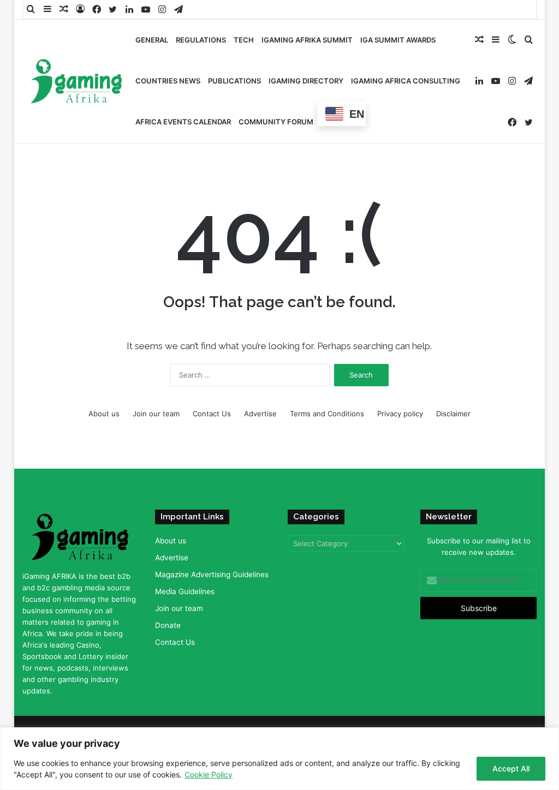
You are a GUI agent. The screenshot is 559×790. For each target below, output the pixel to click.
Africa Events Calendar (183, 121)
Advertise (260, 413)
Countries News (167, 80)
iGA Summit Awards (398, 39)
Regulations (201, 39)
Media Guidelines (185, 591)
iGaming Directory (306, 80)
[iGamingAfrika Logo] (77, 82)
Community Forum (276, 121)
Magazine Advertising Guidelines (212, 574)
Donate (168, 625)
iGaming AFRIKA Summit (307, 39)
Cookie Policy (209, 774)
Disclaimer (453, 413)
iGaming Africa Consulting (405, 80)
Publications (234, 80)
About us (104, 413)
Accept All (511, 768)
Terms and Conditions (327, 413)
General (151, 39)
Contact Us (212, 413)
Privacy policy (400, 413)
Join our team (156, 413)
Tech (244, 39)
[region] (279, 758)
